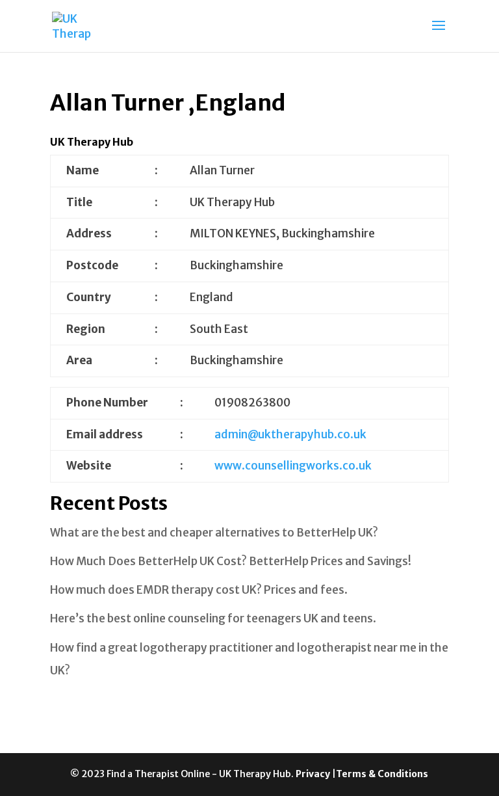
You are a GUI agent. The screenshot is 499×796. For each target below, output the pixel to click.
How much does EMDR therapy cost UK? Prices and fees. (199, 590)
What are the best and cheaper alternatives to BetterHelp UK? (214, 532)
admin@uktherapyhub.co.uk (290, 434)
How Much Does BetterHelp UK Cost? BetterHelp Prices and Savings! (230, 561)
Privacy (314, 774)
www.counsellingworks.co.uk (293, 465)
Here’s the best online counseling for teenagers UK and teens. (213, 618)
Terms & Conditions (382, 774)
